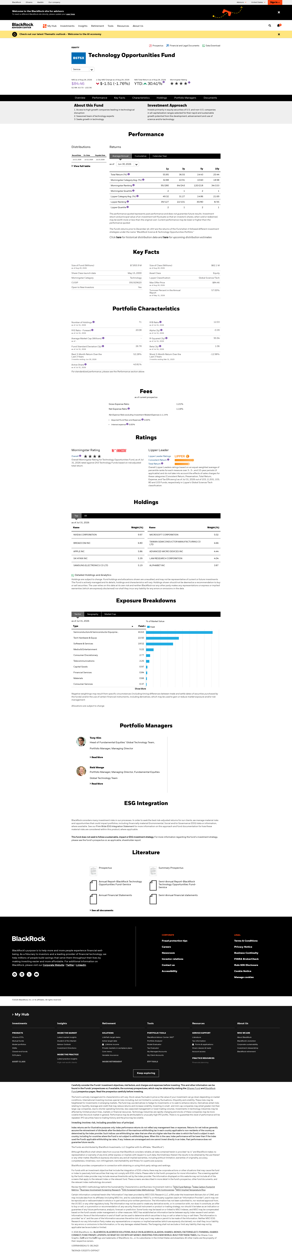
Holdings (162, 98)
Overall (75, 456)
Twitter (70, 965)
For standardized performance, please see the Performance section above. (108, 372)
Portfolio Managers (185, 98)
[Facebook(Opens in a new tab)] (14, 974)
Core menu (107, 1052)
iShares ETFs (18, 1037)
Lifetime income (112, 1044)
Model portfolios (19, 1044)
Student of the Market (66, 1041)
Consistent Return (157, 460)
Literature (196, 1037)
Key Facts (119, 98)
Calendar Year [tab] (160, 156)
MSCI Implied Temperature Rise (190, 1190)
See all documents (102, 910)
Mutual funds (18, 1041)
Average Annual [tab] (121, 156)
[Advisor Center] (23, 28)
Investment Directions (66, 1048)
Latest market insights (66, 1037)
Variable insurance (110, 1055)
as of (112, 164)
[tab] (88, 166)
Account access (198, 1052)
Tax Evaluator (153, 1048)
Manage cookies (244, 977)
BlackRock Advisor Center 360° (160, 1037)
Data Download (213, 46)
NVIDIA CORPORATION (85, 535)
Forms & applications (204, 1044)
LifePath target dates (111, 1037)
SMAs (14, 1048)
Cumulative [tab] (140, 156)
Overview (80, 98)
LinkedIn (81, 965)
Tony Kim (95, 738)
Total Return (154, 464)
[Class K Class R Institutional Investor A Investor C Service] (82, 69)
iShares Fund (193, 1088)
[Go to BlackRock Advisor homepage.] (29, 941)
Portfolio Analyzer (154, 1041)
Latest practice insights (67, 1059)
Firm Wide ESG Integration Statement (115, 826)
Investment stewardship (247, 1048)
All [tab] (85, 516)
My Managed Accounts (157, 1052)
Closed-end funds (20, 1052)
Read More (97, 757)
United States (257, 2)
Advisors (240, 2)
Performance (99, 98)
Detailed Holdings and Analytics (93, 575)
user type (70, 14)
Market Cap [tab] (110, 614)
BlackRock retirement (246, 1052)
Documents (210, 98)
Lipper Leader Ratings (159, 456)
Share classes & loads (201, 1048)
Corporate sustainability (247, 1044)
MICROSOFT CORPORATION (163, 535)
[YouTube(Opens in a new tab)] (36, 974)
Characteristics (141, 98)
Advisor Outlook (64, 1044)
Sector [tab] (78, 614)
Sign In (274, 2)
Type (75, 626)
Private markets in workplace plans (117, 1048)
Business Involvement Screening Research (100, 1190)
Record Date (76, 155)
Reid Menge (97, 767)
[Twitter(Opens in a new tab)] (29, 974)
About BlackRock (244, 1037)
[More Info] (164, 82)
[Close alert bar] (279, 34)
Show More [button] (140, 689)
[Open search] (270, 25)
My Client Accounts (155, 1055)
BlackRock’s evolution (246, 1041)
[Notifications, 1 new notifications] (278, 25)
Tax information (199, 1041)
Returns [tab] (115, 147)
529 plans (16, 1055)
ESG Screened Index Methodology (137, 1190)
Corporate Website (53, 965)
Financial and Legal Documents (184, 46)
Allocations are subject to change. (144, 700)
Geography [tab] (92, 614)
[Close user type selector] (279, 12)
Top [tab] (76, 516)
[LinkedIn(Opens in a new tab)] (21, 974)
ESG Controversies (164, 1190)
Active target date (109, 1041)
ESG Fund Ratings (182, 1187)
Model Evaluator (154, 1044)
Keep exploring (146, 1073)
